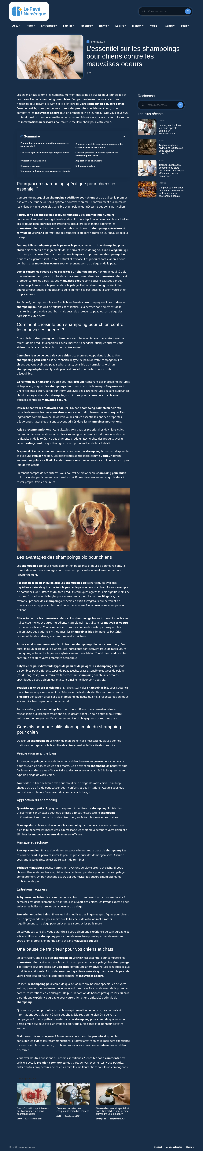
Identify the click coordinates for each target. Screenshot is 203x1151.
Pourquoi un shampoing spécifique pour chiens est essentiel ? (45, 144)
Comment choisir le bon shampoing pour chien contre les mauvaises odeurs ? (99, 145)
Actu (89, 73)
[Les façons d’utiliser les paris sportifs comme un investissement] (147, 127)
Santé (19, 1118)
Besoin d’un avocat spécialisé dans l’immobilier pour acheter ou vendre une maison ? (112, 1111)
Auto (58, 1116)
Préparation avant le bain (33, 161)
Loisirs (162, 183)
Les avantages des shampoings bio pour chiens (45, 152)
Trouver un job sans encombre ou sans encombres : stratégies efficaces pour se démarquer (171, 170)
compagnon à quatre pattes (106, 103)
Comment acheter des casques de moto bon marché (72, 1109)
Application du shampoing (89, 161)
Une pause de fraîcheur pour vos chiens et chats (45, 171)
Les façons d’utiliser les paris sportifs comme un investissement (170, 129)
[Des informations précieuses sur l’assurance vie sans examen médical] (34, 1094)
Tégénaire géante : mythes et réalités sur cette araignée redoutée (171, 149)
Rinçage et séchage (31, 166)
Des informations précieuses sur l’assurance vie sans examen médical (33, 1111)
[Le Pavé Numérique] (29, 11)
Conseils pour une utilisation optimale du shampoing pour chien (96, 154)
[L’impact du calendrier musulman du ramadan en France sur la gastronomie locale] (147, 189)
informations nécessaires (38, 122)
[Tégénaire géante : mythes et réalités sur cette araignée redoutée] (147, 147)
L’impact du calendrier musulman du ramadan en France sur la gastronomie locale (171, 191)
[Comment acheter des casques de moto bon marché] (73, 1094)
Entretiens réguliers (85, 166)
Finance (163, 120)
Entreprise (101, 1118)
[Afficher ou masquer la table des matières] (83, 136)
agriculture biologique (108, 250)
